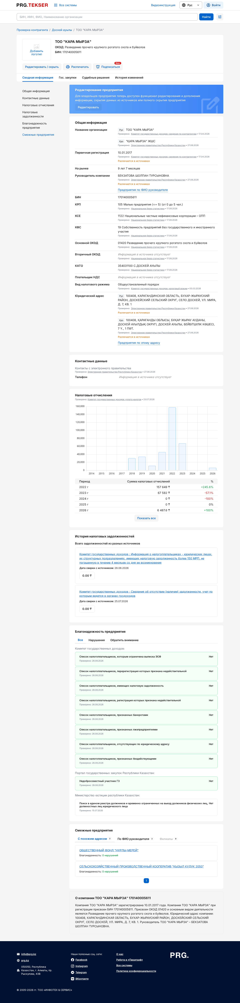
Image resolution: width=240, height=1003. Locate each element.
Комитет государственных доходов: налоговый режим (159, 288)
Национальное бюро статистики (147, 208)
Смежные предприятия (38, 134)
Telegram (81, 972)
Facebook (81, 959)
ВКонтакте (82, 978)
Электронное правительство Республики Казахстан (158, 145)
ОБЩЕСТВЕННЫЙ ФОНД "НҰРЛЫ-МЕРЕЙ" (108, 850)
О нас (119, 954)
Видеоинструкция (163, 5)
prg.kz (25, 960)
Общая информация (36, 91)
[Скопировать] (215, 131)
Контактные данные (35, 98)
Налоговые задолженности (33, 114)
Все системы (124, 965)
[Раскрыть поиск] (219, 16)
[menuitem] (41, 91)
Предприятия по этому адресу (139, 342)
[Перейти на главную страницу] (32, 5)
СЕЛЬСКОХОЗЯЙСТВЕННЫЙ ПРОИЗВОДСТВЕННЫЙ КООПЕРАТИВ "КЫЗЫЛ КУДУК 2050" (141, 866)
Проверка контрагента (32, 30)
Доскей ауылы (62, 30)
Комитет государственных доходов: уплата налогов (114, 399)
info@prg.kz (28, 954)
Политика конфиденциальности (136, 970)
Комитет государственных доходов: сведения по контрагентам (163, 134)
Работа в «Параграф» (129, 959)
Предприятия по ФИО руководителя (143, 190)
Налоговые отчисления (38, 105)
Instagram (82, 966)
